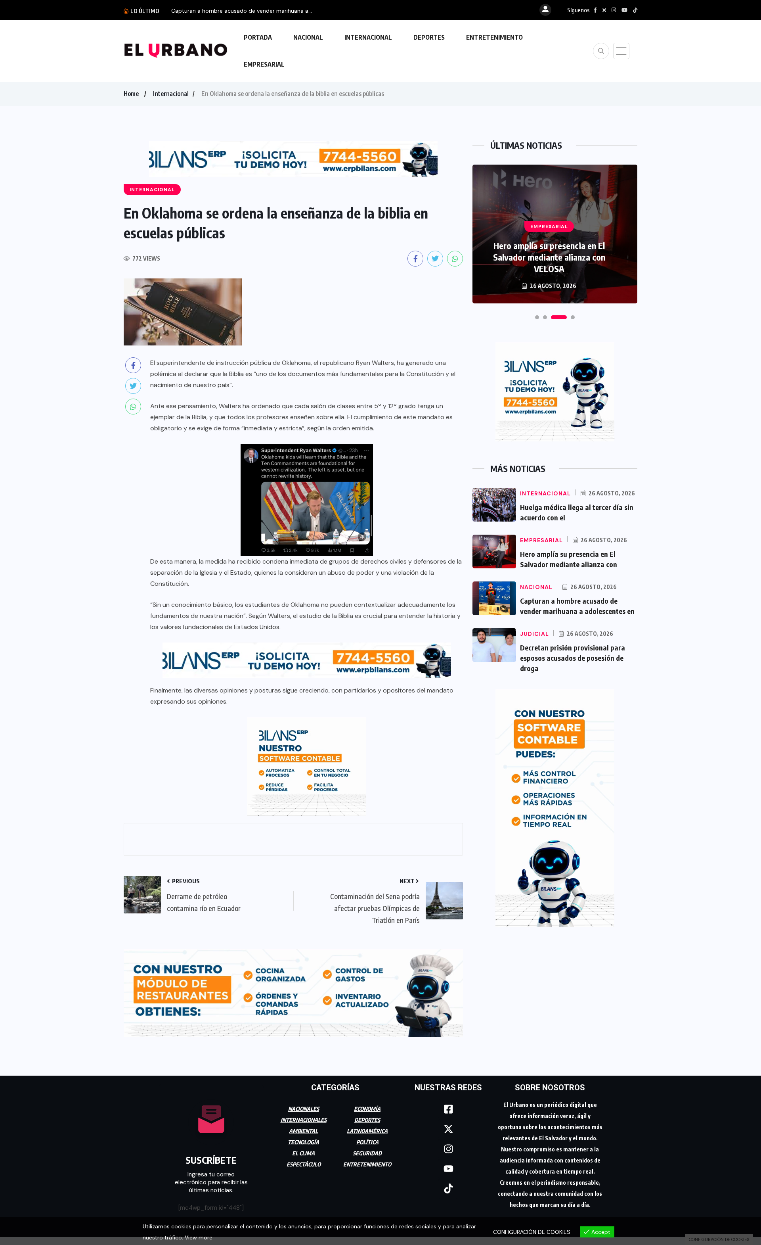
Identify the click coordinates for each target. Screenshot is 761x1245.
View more (198, 1237)
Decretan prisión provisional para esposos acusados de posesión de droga (572, 658)
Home (131, 94)
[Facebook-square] (448, 1109)
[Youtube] (448, 1169)
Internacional (171, 94)
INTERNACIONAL (368, 37)
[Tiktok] (448, 1189)
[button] (537, 317)
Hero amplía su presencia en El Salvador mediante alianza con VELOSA (549, 257)
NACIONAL (308, 37)
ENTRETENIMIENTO (494, 37)
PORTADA (258, 37)
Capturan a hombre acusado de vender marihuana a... (241, 10)
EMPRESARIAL (264, 64)
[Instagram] (448, 1149)
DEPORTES (429, 37)
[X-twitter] (448, 1129)
